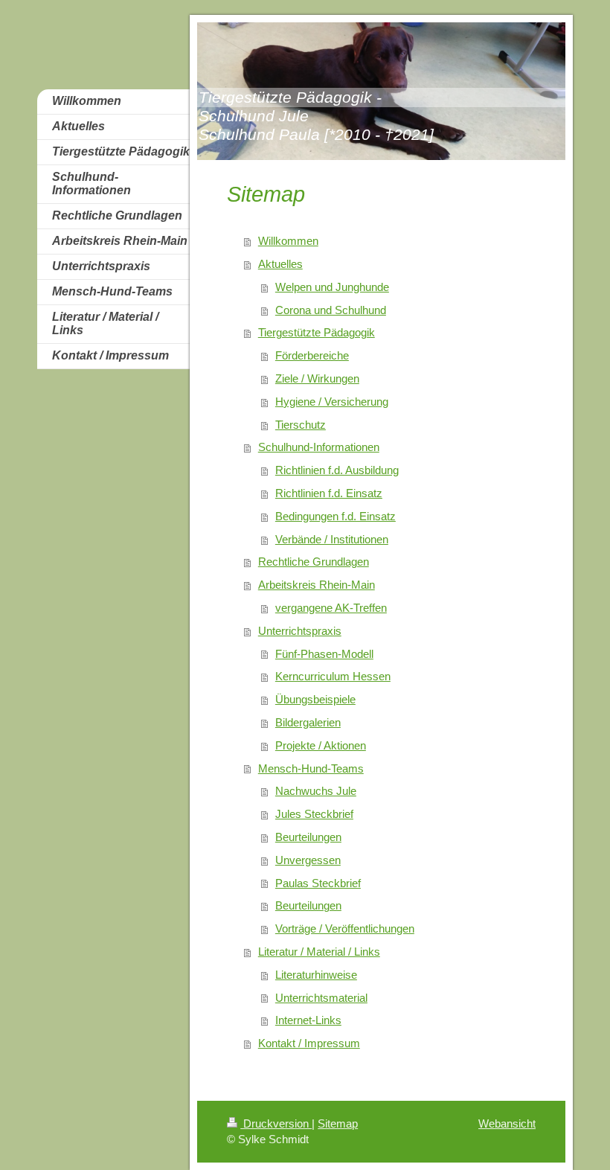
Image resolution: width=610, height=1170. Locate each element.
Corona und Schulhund (330, 310)
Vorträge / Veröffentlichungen (344, 928)
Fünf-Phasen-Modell (324, 654)
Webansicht (507, 1123)
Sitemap (338, 1123)
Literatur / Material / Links (319, 951)
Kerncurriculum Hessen (333, 676)
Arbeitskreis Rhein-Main (316, 584)
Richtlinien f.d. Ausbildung (337, 470)
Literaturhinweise (316, 974)
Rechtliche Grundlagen (313, 561)
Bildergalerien (308, 722)
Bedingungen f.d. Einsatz (335, 516)
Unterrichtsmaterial (321, 997)
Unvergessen (308, 860)
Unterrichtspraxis (299, 630)
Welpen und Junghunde (332, 287)
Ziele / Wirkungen (317, 378)
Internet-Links (308, 1020)
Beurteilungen (308, 837)
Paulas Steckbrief (318, 883)
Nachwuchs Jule (315, 790)
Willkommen (288, 240)
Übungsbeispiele (315, 699)
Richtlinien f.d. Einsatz (328, 493)
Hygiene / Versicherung (331, 401)
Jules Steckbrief (314, 814)
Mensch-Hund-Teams (311, 768)
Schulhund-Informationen (318, 447)
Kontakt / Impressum (309, 1043)
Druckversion (276, 1123)
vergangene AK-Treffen (331, 607)
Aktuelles (280, 264)
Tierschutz (300, 424)
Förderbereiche (312, 355)
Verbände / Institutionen (331, 539)
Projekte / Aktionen (320, 745)
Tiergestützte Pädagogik (316, 332)
